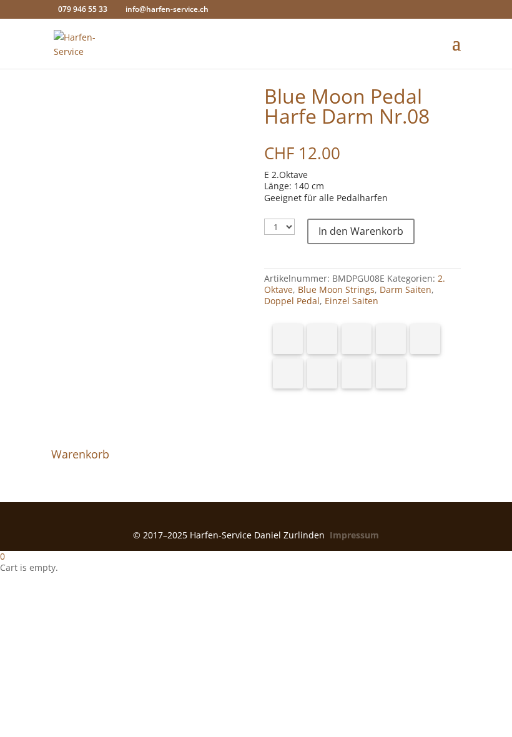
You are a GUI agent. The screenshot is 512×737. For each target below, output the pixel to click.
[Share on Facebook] (288, 339)
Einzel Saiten (351, 301)
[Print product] (322, 373)
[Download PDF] (357, 373)
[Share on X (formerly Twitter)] (322, 339)
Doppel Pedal (292, 301)
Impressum (354, 535)
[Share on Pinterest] (357, 339)
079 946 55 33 (82, 9)
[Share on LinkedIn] (391, 339)
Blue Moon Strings (336, 289)
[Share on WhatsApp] (425, 339)
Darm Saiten (405, 289)
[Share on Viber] (288, 373)
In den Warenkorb (360, 231)
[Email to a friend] (391, 373)
